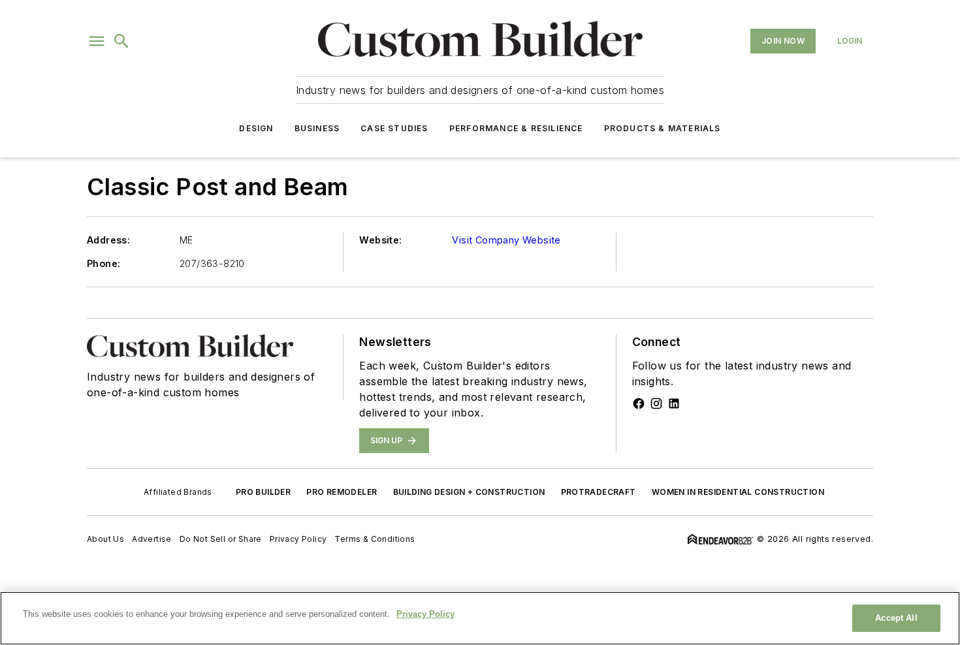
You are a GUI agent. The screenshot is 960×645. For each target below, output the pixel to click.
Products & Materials (662, 128)
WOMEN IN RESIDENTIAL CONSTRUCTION (738, 492)
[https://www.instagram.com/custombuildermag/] (656, 403)
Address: (108, 239)
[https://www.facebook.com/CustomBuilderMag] (638, 403)
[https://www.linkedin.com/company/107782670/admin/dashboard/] (673, 403)
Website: (380, 239)
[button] (96, 41)
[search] (121, 41)
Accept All (896, 618)
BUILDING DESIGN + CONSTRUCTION (469, 492)
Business (317, 128)
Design (256, 128)
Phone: (103, 263)
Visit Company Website (506, 239)
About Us (105, 539)
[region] (480, 618)
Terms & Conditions (374, 539)
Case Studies (394, 128)
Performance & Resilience (516, 128)
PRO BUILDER (263, 492)
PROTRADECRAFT (598, 492)
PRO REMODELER (341, 492)
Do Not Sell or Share (221, 539)
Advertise (152, 539)
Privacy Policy (298, 539)
